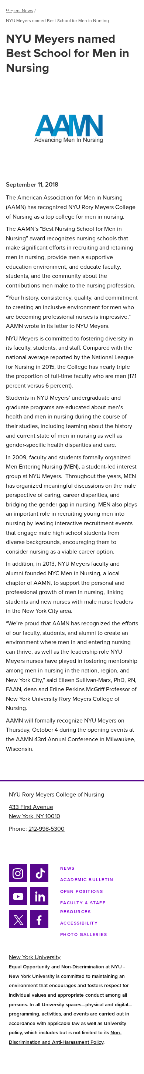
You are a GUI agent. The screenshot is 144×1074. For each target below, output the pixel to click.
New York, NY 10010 (34, 816)
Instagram (17, 880)
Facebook (37, 927)
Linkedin (38, 903)
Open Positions (81, 891)
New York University (35, 957)
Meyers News (19, 10)
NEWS (67, 868)
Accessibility (79, 923)
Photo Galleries (83, 934)
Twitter (17, 927)
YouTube (18, 903)
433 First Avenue (31, 807)
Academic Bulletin (87, 879)
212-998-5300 (46, 829)
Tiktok (38, 880)
